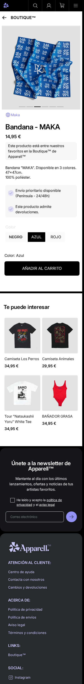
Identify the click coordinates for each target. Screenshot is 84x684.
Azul (36, 237)
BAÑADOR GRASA (60, 405)
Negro (15, 237)
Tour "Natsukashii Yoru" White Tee (22, 405)
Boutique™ (23, 18)
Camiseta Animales (60, 345)
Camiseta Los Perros (22, 345)
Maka (15, 115)
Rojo (56, 237)
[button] (35, 5)
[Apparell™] (13, 5)
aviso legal (47, 505)
